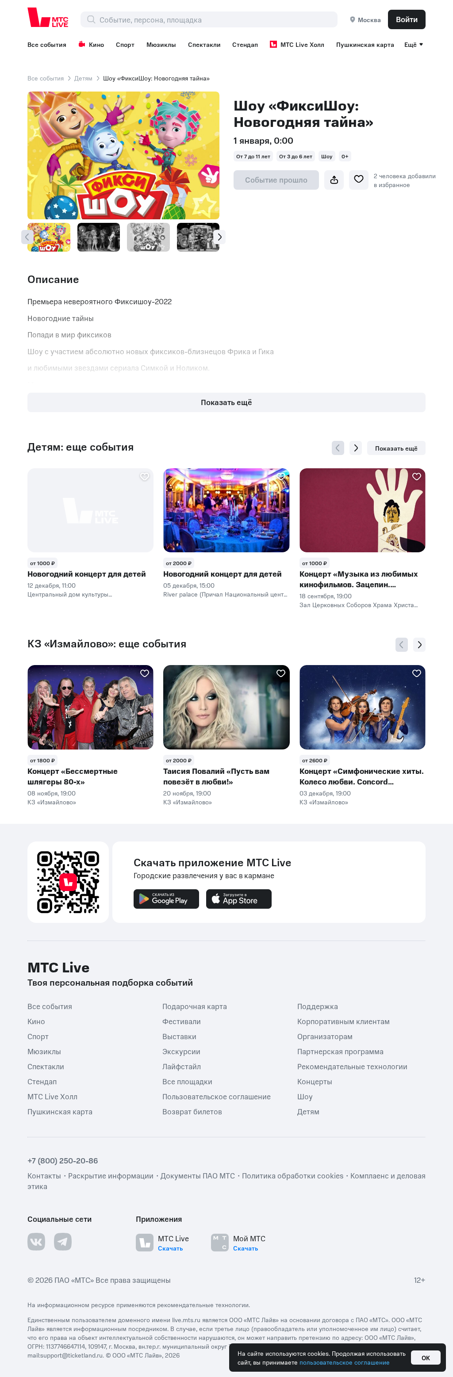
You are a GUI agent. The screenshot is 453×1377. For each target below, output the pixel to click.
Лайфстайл (181, 1065)
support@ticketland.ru (71, 1354)
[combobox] (218, 19)
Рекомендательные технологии (352, 1065)
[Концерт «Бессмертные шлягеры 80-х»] (90, 707)
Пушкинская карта (365, 44)
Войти (407, 19)
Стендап (245, 44)
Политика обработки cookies (292, 1175)
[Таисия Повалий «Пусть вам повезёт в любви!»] (226, 707)
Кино (96, 44)
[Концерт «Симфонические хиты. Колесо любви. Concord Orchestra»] (362, 707)
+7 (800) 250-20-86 (62, 1160)
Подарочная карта (194, 1005)
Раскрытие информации (111, 1175)
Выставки (179, 1035)
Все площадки (187, 1080)
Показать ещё (226, 402)
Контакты (44, 1175)
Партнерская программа (340, 1050)
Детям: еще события (80, 446)
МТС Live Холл (302, 44)
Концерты (314, 1080)
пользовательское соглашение (344, 1362)
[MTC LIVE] (48, 17)
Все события (46, 44)
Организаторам (325, 1035)
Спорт (125, 44)
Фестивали (181, 1020)
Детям (83, 77)
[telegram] (63, 1242)
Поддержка (317, 1005)
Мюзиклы (161, 44)
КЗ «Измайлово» (51, 801)
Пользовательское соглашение (216, 1095)
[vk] (36, 1242)
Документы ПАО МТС (198, 1175)
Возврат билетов (192, 1110)
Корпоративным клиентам (343, 1020)
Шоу (305, 1095)
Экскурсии (181, 1050)
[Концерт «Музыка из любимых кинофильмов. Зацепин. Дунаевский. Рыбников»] (362, 510)
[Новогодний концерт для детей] (90, 510)
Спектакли (204, 44)
